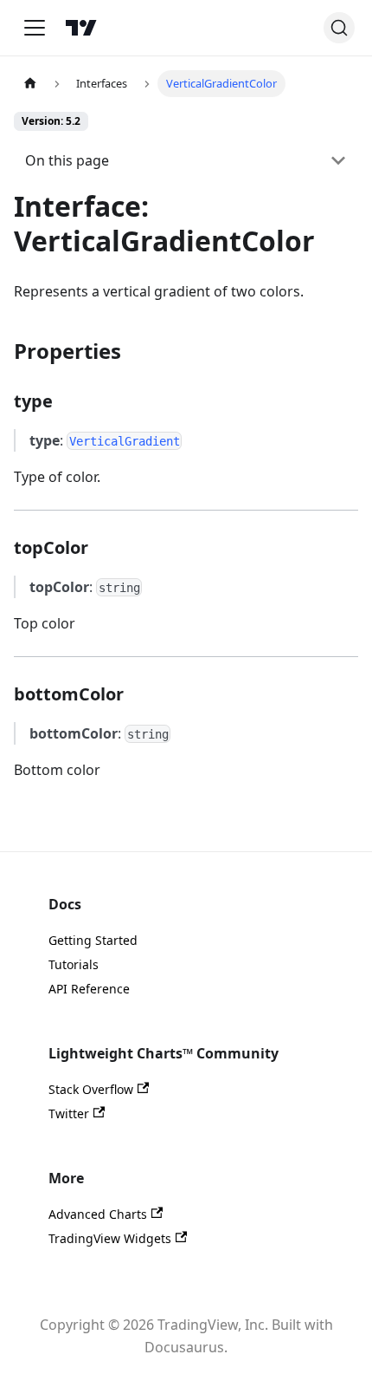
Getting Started (93, 940)
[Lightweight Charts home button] (81, 28)
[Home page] (30, 83)
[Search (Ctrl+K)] (339, 27)
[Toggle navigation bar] (34, 27)
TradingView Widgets (109, 1238)
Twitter (68, 1113)
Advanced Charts (97, 1214)
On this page (67, 160)
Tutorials (73, 964)
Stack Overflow (90, 1089)
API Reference (89, 988)
